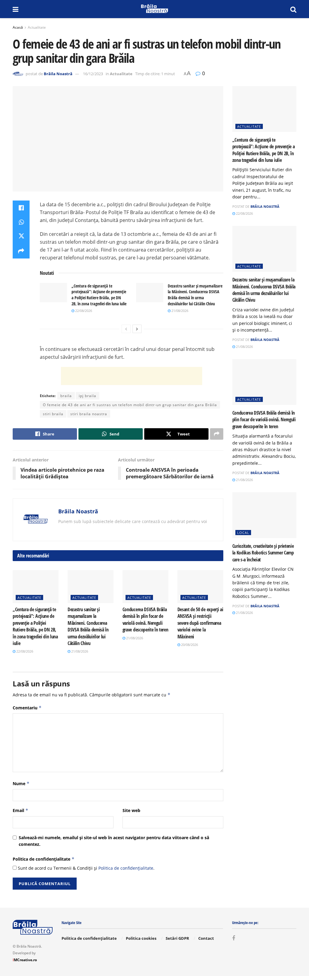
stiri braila (53, 413)
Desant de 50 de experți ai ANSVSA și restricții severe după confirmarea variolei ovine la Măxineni (200, 623)
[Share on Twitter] (21, 237)
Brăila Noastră (58, 73)
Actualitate (37, 27)
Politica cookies (141, 938)
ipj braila (87, 395)
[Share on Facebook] (21, 208)
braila (66, 395)
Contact (206, 938)
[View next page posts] (137, 329)
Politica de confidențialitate (44, 859)
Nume (21, 783)
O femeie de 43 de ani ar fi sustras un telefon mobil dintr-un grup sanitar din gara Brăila (130, 404)
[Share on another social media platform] (21, 251)
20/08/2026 (189, 644)
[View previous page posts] (126, 329)
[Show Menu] (15, 9)
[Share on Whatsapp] (21, 222)
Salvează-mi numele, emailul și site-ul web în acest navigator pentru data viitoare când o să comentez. (114, 841)
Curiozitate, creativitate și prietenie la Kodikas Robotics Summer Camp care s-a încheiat (263, 553)
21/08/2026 (179, 310)
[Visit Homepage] (154, 9)
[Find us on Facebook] (233, 938)
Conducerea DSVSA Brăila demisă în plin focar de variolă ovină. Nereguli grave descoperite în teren (145, 619)
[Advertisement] (131, 376)
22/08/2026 (83, 310)
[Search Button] (293, 9)
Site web (131, 810)
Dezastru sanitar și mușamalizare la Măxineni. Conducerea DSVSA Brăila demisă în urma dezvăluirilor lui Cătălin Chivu (195, 295)
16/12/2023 (93, 73)
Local (243, 532)
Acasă (18, 27)
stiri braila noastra (88, 413)
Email (20, 810)
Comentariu (27, 708)
